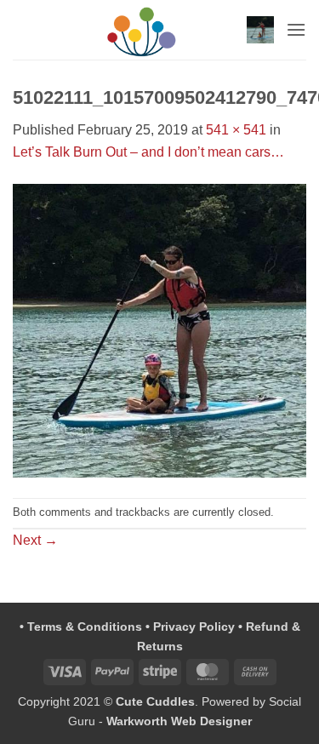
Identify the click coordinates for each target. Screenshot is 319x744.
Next (35, 540)
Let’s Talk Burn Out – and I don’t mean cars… (148, 152)
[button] (260, 30)
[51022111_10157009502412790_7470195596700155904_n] (159, 329)
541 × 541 (236, 130)
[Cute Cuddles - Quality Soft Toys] (141, 30)
